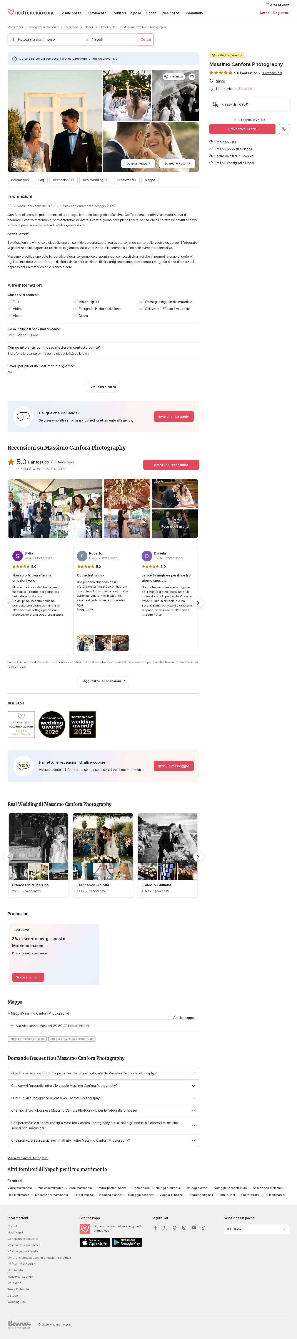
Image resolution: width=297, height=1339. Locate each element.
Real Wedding (95, 180)
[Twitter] (165, 1228)
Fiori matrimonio (18, 1195)
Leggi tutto (55, 615)
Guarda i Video (138, 163)
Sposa (136, 13)
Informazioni (20, 180)
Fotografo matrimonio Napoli (27, 1039)
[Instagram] (184, 1228)
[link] (38, 855)
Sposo (151, 13)
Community (193, 13)
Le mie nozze (70, 13)
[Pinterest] (175, 1228)
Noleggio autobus (168, 1188)
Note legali (15, 1232)
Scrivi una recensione (171, 465)
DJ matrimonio (274, 1195)
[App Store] (95, 1246)
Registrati (281, 13)
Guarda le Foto (177, 163)
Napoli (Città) (109, 27)
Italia (237, 1229)
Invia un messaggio (173, 416)
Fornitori (119, 13)
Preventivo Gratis (242, 129)
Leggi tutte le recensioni (101, 681)
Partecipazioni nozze (112, 1188)
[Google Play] (127, 1246)
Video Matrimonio (20, 1188)
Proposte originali (201, 1195)
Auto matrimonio (80, 1188)
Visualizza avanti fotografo (28, 1158)
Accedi (265, 13)
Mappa (150, 180)
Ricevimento (97, 13)
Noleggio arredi (197, 1188)
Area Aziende (279, 5)
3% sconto (246, 89)
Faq (41, 180)
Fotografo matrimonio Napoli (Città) (72, 1039)
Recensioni (63, 180)
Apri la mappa (183, 1018)
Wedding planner (110, 1195)
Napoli (89, 27)
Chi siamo (14, 1283)
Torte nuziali (227, 1195)
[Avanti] (198, 603)
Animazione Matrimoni (268, 1188)
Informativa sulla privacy (24, 1245)
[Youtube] (194, 1228)
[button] (103, 416)
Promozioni (126, 180)
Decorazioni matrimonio (51, 1195)
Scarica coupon (28, 977)
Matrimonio (16, 27)
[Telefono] (284, 129)
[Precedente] (8, 603)
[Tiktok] (203, 1228)
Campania (72, 27)
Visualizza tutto (103, 387)
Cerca (145, 39)
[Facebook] (155, 1228)
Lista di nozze (83, 1195)
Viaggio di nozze (171, 1195)
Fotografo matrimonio (44, 27)
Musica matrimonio (50, 1188)
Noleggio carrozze (141, 1195)
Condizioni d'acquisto (22, 1239)
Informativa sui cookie (23, 1251)
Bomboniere (141, 1188)
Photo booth (250, 1195)
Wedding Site (17, 1302)
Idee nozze (170, 13)
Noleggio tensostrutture (230, 1188)
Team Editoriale (18, 1289)
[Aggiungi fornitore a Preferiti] (192, 76)
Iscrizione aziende (20, 1277)
